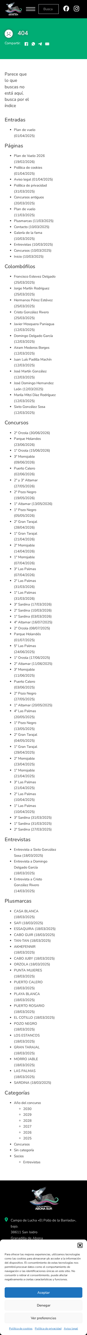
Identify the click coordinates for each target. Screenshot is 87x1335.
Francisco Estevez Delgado (34, 276)
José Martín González (30, 371)
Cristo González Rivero (31, 312)
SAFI (17, 923)
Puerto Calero (24, 468)
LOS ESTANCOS (27, 1035)
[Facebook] (26, 43)
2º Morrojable (24, 545)
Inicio (18, 256)
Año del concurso (27, 1102)
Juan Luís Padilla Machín (33, 359)
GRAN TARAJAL (27, 1047)
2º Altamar (22, 663)
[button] (80, 1245)
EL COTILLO (23, 1017)
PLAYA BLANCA (27, 994)
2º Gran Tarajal (25, 521)
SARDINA (21, 1082)
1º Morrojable (24, 557)
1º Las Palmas (25, 592)
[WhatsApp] (33, 43)
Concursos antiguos (29, 197)
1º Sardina (22, 616)
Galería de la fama (28, 232)
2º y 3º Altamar (26, 480)
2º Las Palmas (25, 580)
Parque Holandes (27, 438)
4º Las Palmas (25, 711)
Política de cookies (20, 1328)
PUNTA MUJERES (28, 970)
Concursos (22, 250)
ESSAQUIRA (24, 928)
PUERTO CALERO (28, 982)
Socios (19, 1156)
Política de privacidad (48, 1328)
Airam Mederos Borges (31, 347)
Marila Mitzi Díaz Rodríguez (35, 395)
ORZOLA (21, 964)
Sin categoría (24, 1150)
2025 (27, 1138)
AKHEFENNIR (24, 946)
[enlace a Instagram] (76, 9)
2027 (27, 1126)
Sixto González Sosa (29, 406)
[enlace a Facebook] (66, 9)
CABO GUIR (23, 934)
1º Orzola (21, 450)
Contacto (21, 227)
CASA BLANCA (26, 911)
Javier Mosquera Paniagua (34, 324)
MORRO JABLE (26, 1059)
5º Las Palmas (25, 646)
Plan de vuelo (24, 129)
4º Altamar (22, 622)
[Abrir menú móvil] (30, 9)
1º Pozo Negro (25, 509)
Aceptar (43, 1292)
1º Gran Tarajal (25, 533)
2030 (27, 1109)
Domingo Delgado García (33, 335)
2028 (27, 1120)
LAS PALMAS (24, 1071)
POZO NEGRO (25, 1023)
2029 (27, 1114)
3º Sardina (22, 604)
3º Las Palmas (25, 569)
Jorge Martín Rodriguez (31, 288)
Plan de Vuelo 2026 (29, 155)
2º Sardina (22, 610)
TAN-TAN (21, 940)
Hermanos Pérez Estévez (33, 300)
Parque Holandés (27, 634)
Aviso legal (71, 1328)
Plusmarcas (23, 221)
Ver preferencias (43, 1318)
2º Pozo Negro (25, 492)
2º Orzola (21, 433)
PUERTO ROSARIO (29, 1005)
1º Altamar (22, 503)
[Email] (47, 43)
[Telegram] (40, 43)
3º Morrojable (24, 456)
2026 (27, 1132)
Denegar (43, 1305)
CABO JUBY (23, 958)
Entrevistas (22, 244)
